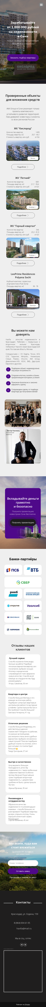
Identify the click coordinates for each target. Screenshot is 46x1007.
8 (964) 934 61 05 (22, 922)
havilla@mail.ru (24, 928)
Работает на (23, 1004)
